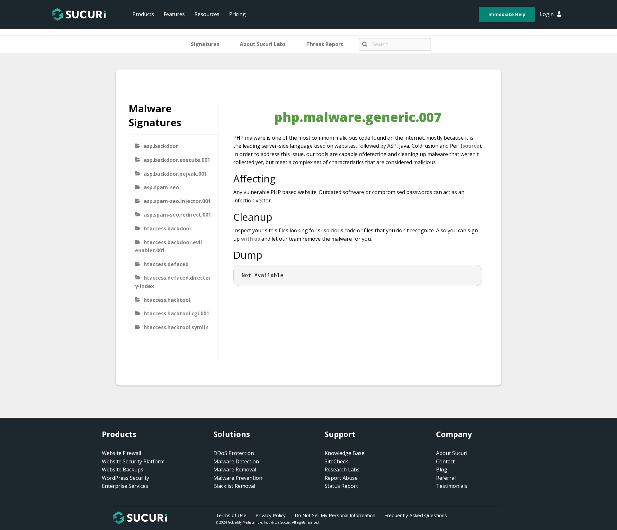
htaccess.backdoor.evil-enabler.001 (169, 246)
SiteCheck (336, 461)
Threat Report (324, 44)
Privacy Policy (270, 515)
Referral (446, 477)
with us (250, 238)
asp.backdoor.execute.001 (177, 159)
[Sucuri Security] (79, 14)
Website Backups (122, 469)
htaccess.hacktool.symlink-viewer (172, 331)
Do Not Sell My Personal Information (335, 515)
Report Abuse (341, 477)
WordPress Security (125, 477)
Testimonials (451, 485)
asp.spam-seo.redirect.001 (177, 214)
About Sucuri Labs (263, 44)
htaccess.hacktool (167, 299)
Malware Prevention (237, 477)
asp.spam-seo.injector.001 (177, 201)
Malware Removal (234, 469)
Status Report (341, 485)
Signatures (205, 44)
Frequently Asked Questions (415, 515)
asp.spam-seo (161, 187)
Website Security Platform (133, 461)
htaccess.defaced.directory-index (173, 282)
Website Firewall (121, 453)
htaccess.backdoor (168, 228)
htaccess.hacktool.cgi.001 (176, 313)
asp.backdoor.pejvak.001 (175, 173)
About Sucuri (451, 453)
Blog (441, 469)
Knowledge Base (344, 453)
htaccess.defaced (166, 264)
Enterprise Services (125, 485)
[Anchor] (280, 178)
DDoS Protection (233, 453)
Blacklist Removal (234, 485)
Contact (445, 461)
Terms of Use (231, 515)
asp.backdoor (161, 146)
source (470, 145)
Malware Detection (236, 461)
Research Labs (342, 469)
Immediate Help (506, 14)
